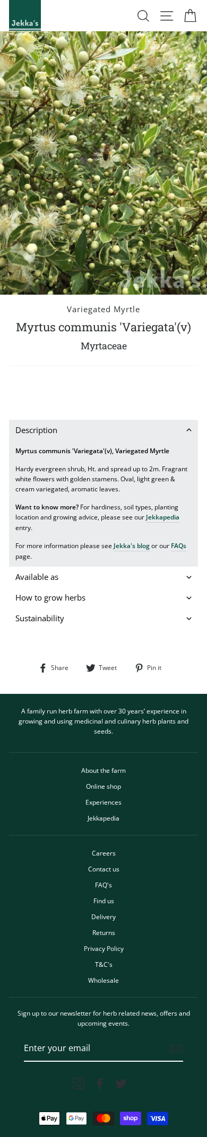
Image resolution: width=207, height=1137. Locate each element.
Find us (103, 900)
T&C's (104, 964)
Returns (103, 932)
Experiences (103, 802)
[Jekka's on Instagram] (78, 1083)
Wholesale (103, 980)
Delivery (103, 916)
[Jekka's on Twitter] (121, 1083)
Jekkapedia (162, 517)
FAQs (178, 545)
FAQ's (103, 884)
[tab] (103, 430)
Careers (104, 853)
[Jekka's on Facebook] (100, 1083)
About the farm (103, 770)
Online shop (103, 786)
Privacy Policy (104, 948)
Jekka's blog (132, 545)
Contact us (103, 869)
